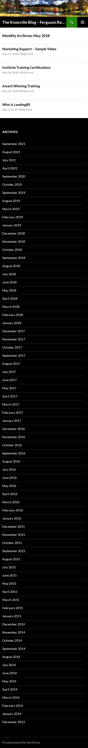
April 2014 (9, 689)
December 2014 (13, 624)
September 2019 (13, 193)
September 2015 (13, 551)
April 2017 (9, 396)
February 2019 (12, 217)
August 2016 (11, 461)
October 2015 (12, 543)
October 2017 (12, 347)
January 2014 (11, 714)
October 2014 (12, 640)
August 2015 (11, 559)
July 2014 (9, 665)
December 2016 (13, 429)
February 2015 (12, 608)
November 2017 (13, 339)
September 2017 (13, 355)
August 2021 (11, 152)
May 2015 (9, 583)
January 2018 (11, 323)
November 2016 (13, 437)
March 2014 (10, 697)
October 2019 (12, 184)
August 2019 (11, 201)
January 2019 (11, 225)
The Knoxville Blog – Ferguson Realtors (34, 22)
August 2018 (11, 266)
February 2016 (12, 510)
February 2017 (12, 412)
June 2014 (9, 673)
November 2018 (13, 241)
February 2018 (12, 315)
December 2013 (13, 722)
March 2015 (10, 600)
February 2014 (12, 706)
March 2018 (10, 307)
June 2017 (9, 380)
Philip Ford (26, 54)
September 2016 (13, 453)
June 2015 (9, 575)
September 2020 (13, 176)
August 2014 (11, 657)
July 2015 (9, 567)
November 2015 (13, 535)
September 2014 (13, 649)
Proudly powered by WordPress (21, 742)
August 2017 (11, 364)
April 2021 (9, 168)
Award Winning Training (21, 86)
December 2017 (13, 331)
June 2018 (9, 282)
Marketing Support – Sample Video (29, 49)
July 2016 (9, 469)
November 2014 (13, 632)
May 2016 (9, 486)
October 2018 (12, 250)
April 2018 (9, 298)
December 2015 (13, 526)
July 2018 (9, 274)
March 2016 (10, 502)
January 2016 (11, 518)
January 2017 (11, 421)
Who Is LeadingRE (16, 104)
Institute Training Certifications (26, 67)
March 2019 (10, 209)
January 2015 (11, 616)
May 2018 (9, 290)
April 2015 (9, 592)
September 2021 (13, 144)
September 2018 (13, 258)
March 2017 (10, 404)
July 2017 (9, 372)
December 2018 (13, 233)
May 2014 (9, 681)
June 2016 (9, 478)
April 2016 (9, 494)
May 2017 (9, 388)
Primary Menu (82, 22)
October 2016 (12, 445)
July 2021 (9, 160)
